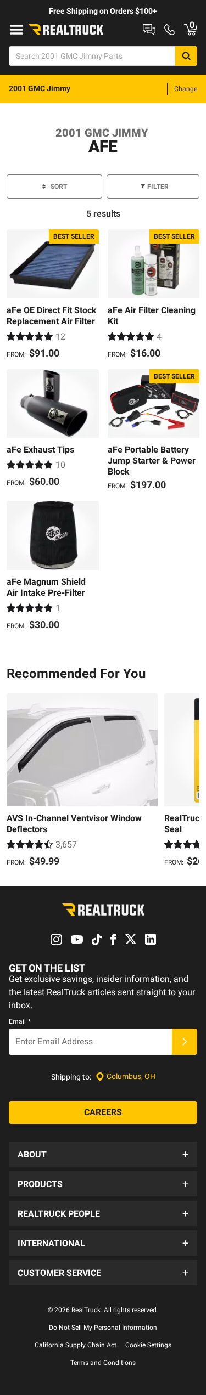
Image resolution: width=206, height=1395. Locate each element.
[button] (103, 1154)
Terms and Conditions (103, 1362)
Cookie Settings (148, 1345)
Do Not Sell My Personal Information (103, 1327)
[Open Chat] (149, 29)
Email (20, 1021)
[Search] (186, 56)
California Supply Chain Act (75, 1345)
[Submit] (184, 1042)
